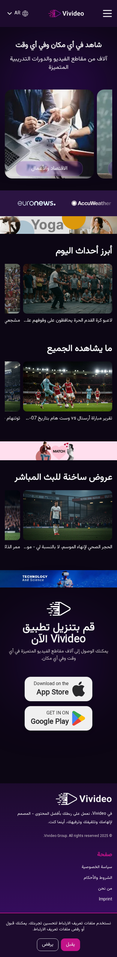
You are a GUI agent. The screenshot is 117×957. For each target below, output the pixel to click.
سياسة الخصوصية (97, 867)
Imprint (105, 899)
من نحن (105, 888)
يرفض (47, 944)
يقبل (70, 944)
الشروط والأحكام (98, 878)
